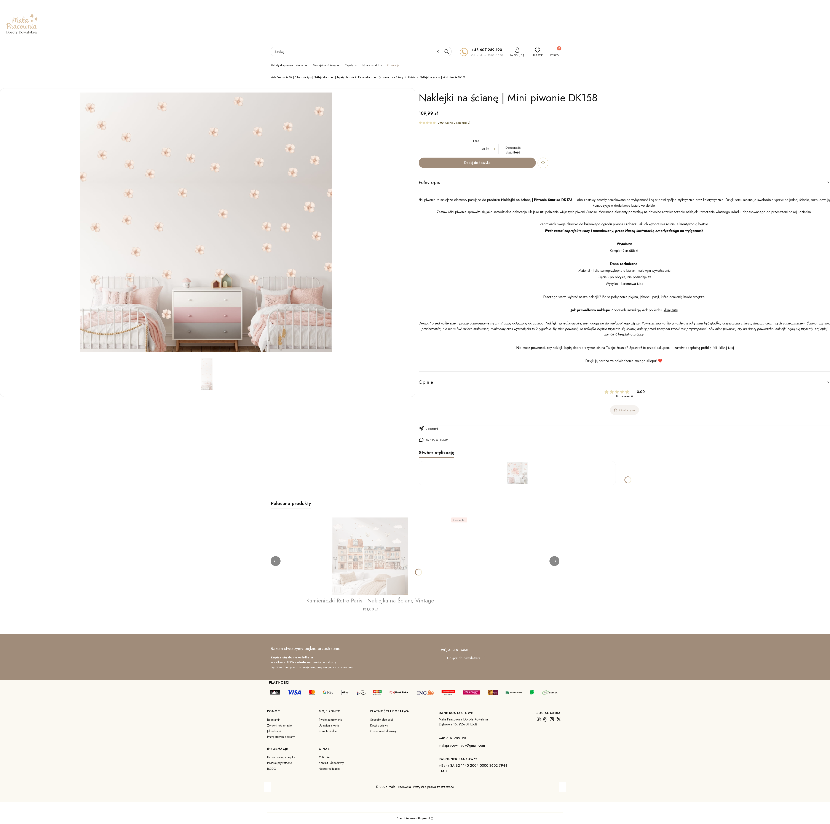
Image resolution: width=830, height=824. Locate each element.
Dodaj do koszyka (477, 162)
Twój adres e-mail (453, 650)
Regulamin (273, 719)
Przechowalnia (328, 731)
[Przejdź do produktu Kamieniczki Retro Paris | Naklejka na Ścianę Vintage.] (370, 556)
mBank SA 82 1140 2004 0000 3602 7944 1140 (473, 768)
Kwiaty (411, 77)
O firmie (324, 757)
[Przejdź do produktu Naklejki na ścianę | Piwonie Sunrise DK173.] (517, 473)
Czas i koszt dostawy (383, 731)
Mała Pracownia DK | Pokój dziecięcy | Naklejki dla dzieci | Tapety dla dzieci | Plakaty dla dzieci (324, 77)
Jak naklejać (274, 731)
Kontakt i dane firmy (331, 763)
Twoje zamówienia (331, 719)
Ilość (476, 141)
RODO (271, 769)
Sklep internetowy (413, 818)
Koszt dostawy (379, 725)
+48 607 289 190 (486, 49)
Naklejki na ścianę (393, 77)
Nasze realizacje (329, 769)
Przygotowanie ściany (281, 737)
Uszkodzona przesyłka (281, 757)
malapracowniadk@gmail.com (462, 745)
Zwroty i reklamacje (279, 725)
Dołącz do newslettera (463, 658)
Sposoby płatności (381, 719)
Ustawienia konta (329, 725)
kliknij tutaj (671, 310)
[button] (446, 51)
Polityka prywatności (279, 763)
